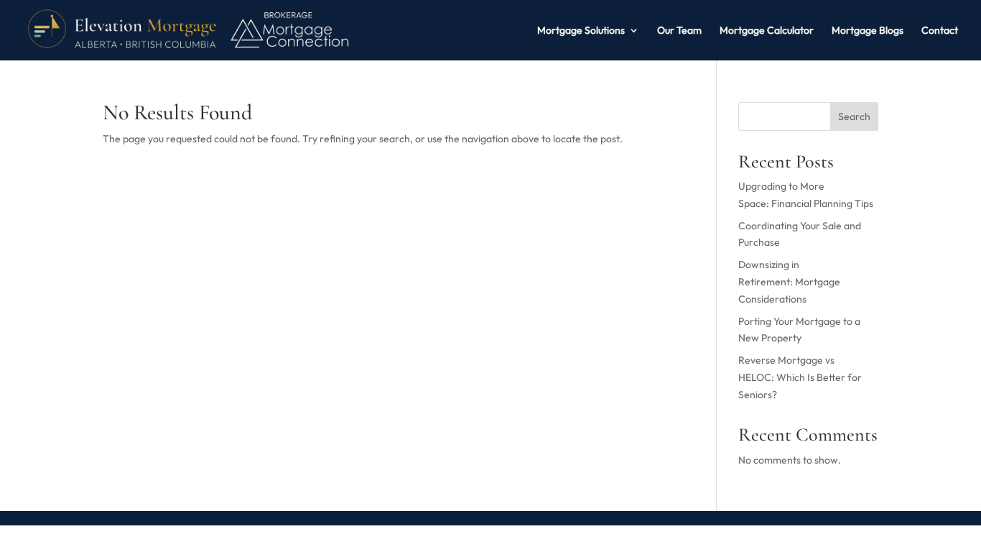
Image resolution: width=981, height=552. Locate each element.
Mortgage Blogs (867, 31)
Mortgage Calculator (767, 31)
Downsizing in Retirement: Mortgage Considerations (789, 281)
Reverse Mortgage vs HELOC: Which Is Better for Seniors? (800, 377)
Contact (939, 31)
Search (854, 116)
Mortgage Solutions (581, 31)
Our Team (679, 31)
